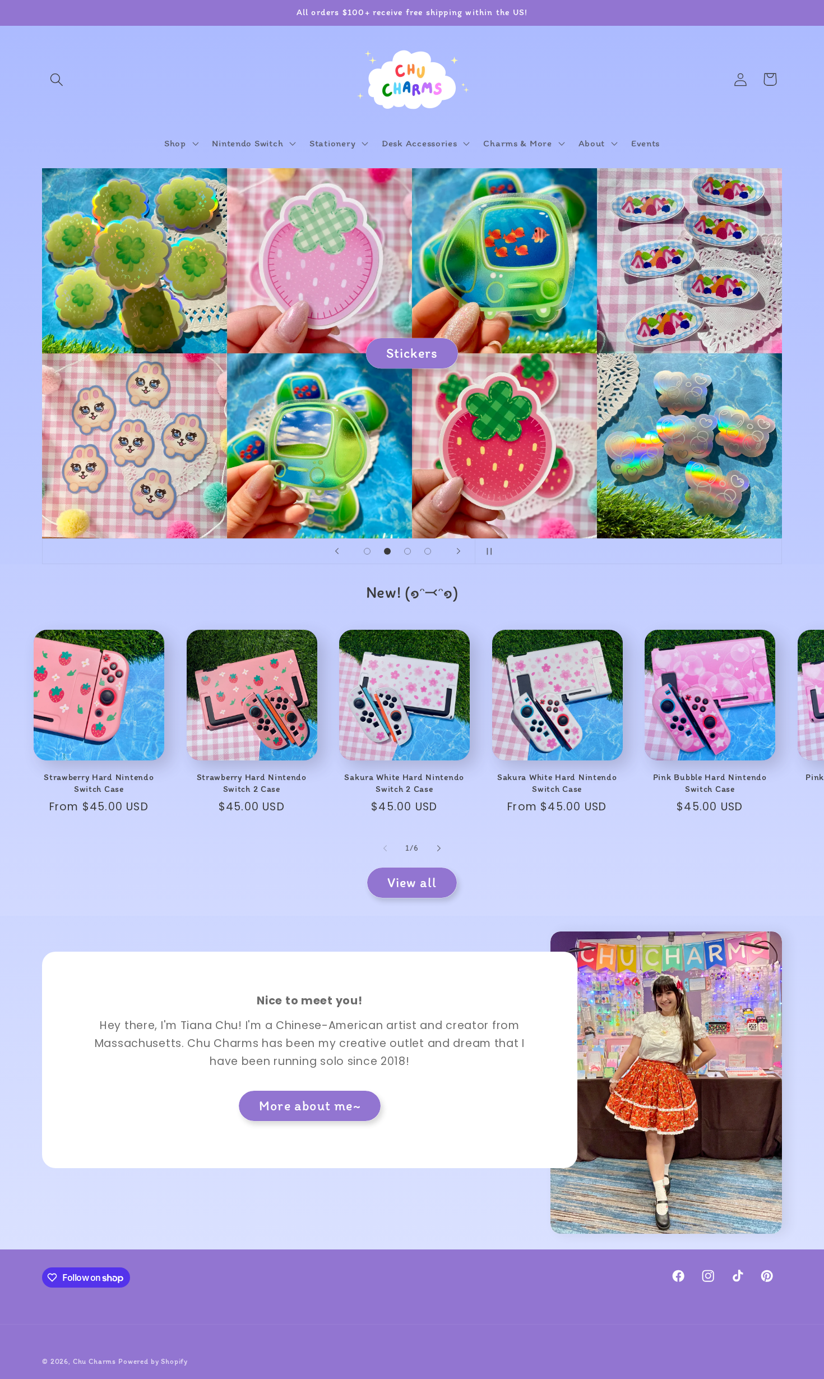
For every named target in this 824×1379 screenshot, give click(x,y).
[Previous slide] (337, 551)
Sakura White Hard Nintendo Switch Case (557, 783)
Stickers (412, 353)
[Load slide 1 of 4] (367, 551)
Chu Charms (94, 1361)
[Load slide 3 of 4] (407, 551)
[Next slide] (458, 551)
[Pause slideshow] (487, 551)
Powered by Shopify (153, 1361)
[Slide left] (385, 848)
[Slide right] (439, 848)
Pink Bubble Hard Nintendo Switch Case (710, 783)
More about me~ (309, 1105)
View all (412, 882)
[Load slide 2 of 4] (387, 551)
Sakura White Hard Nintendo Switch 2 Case (404, 783)
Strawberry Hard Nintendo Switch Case (99, 783)
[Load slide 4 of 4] (428, 551)
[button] (57, 79)
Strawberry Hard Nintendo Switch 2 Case (252, 783)
